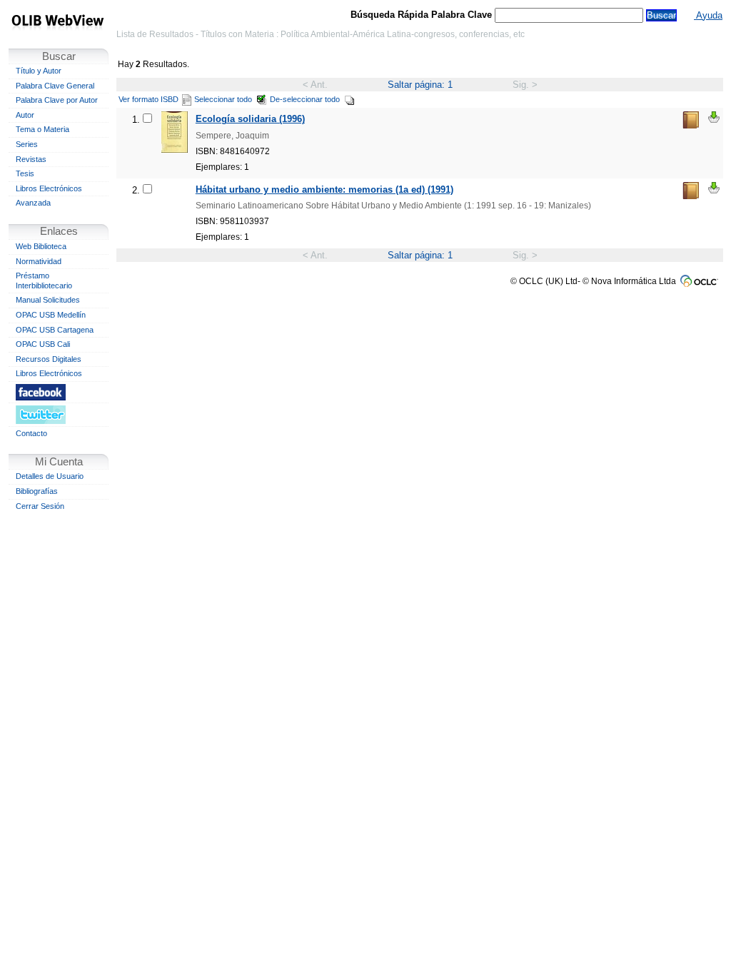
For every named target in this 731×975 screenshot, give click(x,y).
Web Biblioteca (41, 246)
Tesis (25, 173)
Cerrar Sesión (40, 506)
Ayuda (708, 15)
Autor (25, 115)
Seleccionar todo (223, 99)
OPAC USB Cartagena (55, 329)
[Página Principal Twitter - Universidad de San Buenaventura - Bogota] (59, 414)
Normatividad (38, 261)
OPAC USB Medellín (51, 314)
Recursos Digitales (48, 359)
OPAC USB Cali (43, 344)
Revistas (31, 159)
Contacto (31, 433)
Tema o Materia (42, 129)
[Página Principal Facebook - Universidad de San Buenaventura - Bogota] (59, 392)
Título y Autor (38, 70)
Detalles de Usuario (50, 476)
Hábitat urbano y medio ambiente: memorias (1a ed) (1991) (324, 189)
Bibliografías (37, 491)
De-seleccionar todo (305, 99)
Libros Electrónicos (49, 188)
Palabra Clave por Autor (57, 100)
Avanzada (33, 202)
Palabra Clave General (55, 85)
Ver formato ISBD (148, 99)
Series (27, 144)
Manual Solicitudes (48, 299)
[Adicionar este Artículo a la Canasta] (714, 117)
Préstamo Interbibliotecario (44, 280)
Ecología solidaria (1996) (250, 118)
